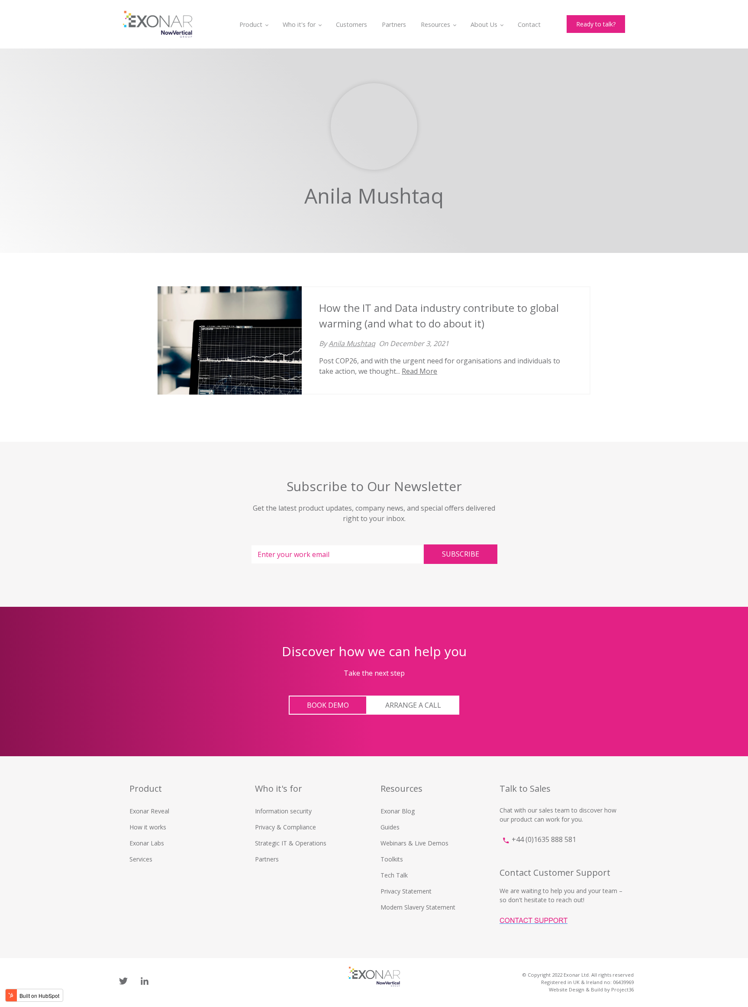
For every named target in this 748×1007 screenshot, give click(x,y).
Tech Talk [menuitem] (394, 875)
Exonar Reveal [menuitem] (149, 811)
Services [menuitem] (140, 859)
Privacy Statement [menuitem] (406, 891)
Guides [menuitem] (390, 827)
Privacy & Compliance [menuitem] (285, 827)
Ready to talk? (596, 24)
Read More (419, 371)
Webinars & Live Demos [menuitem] (414, 843)
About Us (484, 24)
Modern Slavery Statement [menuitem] (417, 907)
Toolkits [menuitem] (391, 859)
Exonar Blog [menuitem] (397, 811)
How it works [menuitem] (147, 827)
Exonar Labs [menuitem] (146, 843)
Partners (394, 24)
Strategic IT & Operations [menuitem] (290, 843)
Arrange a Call (413, 705)
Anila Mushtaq (352, 343)
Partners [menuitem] (267, 859)
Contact (529, 24)
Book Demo (328, 705)
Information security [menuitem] (283, 811)
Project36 (622, 989)
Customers (351, 24)
